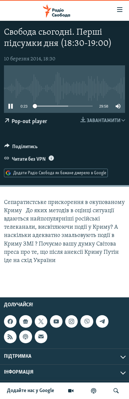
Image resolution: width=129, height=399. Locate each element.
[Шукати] (116, 390)
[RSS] (10, 336)
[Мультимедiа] (71, 390)
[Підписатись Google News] (25, 321)
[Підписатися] (41, 336)
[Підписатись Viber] (86, 321)
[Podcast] (25, 336)
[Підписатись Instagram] (71, 321)
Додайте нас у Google (30, 390)
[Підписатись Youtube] (56, 321)
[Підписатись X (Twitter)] (41, 321)
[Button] (21, 148)
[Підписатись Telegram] (102, 321)
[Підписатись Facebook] (10, 321)
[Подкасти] (94, 390)
